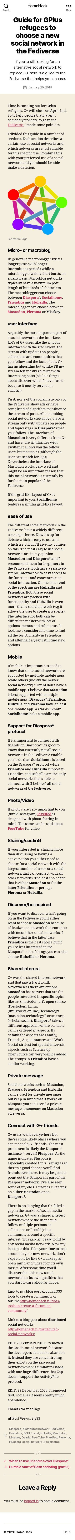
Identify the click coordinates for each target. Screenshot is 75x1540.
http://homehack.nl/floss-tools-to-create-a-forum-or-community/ (34, 1306)
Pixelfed (44, 814)
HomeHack (38, 6)
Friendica (16, 302)
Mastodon (16, 312)
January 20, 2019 (40, 87)
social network (32, 1442)
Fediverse (16, 125)
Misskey (14, 1437)
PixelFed (51, 1437)
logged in (31, 1501)
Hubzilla (39, 302)
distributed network (35, 1429)
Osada (26, 1437)
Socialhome (52, 298)
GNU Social (31, 1433)
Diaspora (31, 298)
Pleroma (34, 312)
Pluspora (15, 1442)
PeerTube (16, 828)
